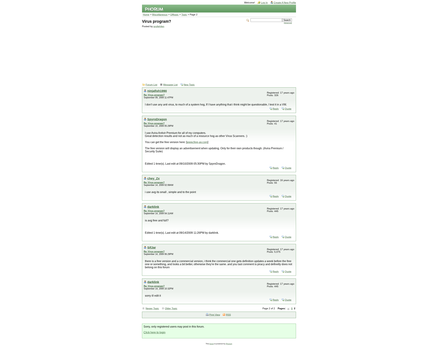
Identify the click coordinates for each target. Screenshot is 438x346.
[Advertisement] (217, 53)
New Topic (189, 84)
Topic (184, 14)
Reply (276, 109)
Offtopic (174, 14)
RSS (228, 315)
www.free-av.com (197, 142)
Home (146, 14)
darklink (153, 207)
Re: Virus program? (154, 95)
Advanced (288, 23)
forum (211, 344)
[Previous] (288, 308)
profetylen (158, 26)
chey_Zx (153, 178)
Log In (264, 2)
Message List (170, 84)
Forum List (151, 84)
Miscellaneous (160, 14)
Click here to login (154, 332)
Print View (214, 315)
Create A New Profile (285, 2)
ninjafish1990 (157, 91)
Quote (288, 109)
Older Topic (171, 308)
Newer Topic (152, 308)
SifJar (151, 247)
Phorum (229, 344)
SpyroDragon (157, 119)
